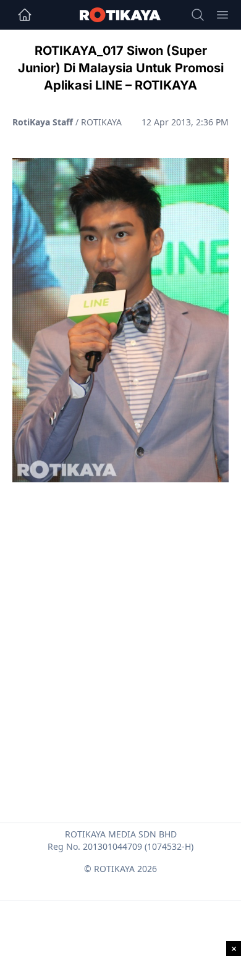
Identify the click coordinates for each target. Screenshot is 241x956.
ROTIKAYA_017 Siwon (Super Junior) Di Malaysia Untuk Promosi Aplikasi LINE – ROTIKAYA (121, 68)
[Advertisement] (120, 622)
